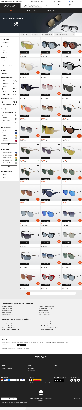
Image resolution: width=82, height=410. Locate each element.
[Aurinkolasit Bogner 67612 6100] (51, 44)
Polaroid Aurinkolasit (7, 314)
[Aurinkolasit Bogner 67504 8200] (51, 107)
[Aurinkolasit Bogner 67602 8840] (72, 129)
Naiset (4, 50)
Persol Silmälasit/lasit (47, 322)
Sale (4, 60)
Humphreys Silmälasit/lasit (9, 325)
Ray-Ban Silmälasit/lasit (8, 322)
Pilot (4, 80)
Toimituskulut (31, 370)
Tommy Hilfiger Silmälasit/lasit (49, 327)
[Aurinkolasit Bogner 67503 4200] (30, 213)
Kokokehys (6, 102)
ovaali (4, 114)
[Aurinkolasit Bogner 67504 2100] (30, 129)
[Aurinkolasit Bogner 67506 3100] (72, 213)
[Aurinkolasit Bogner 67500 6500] (30, 255)
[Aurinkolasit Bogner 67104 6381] (30, 150)
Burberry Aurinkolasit (44, 314)
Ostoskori (70, 6)
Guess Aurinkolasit (44, 310)
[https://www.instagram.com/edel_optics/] (75, 380)
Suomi (72, 1)
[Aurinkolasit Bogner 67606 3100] (51, 192)
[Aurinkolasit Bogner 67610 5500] (30, 44)
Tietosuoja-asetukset (6, 368)
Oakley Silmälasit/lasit (8, 323)
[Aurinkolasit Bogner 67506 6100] (72, 234)
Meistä (3, 365)
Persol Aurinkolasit (7, 310)
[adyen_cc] (2, 380)
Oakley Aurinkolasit (7, 308)
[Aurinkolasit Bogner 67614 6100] (51, 234)
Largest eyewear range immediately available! (13, 2)
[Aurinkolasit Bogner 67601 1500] (30, 65)
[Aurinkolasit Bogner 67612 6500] (72, 44)
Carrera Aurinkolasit (7, 312)
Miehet (5, 52)
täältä (27, 348)
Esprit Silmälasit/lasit (47, 329)
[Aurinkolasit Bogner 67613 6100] (72, 276)
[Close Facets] (9, 34)
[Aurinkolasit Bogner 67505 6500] (51, 213)
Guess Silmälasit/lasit (47, 323)
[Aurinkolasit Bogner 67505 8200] (72, 255)
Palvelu (30, 365)
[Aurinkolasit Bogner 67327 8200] (30, 171)
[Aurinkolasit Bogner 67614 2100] (51, 276)
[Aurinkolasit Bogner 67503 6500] (72, 192)
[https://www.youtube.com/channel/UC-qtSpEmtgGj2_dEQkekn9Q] (78, 380)
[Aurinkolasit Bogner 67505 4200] (30, 192)
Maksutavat (31, 368)
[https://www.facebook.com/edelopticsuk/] (71, 380)
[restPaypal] (13, 380)
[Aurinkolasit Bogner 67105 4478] (51, 150)
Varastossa (6, 63)
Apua (55, 365)
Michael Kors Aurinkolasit (45, 308)
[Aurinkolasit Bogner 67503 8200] (72, 171)
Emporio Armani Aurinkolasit (47, 306)
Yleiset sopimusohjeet (7, 402)
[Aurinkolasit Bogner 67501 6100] (72, 86)
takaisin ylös (77, 398)
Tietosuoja (16, 402)
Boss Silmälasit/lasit (46, 325)
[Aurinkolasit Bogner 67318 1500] (72, 150)
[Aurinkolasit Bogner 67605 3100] (30, 86)
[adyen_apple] (17, 380)
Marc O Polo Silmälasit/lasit (9, 327)
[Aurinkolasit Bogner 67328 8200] (72, 107)
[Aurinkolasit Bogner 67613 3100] (51, 255)
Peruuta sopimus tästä (8, 399)
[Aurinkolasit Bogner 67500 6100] (30, 234)
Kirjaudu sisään (57, 6)
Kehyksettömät (7, 104)
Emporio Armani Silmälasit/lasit (10, 329)
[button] (10, 5)
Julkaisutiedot (23, 402)
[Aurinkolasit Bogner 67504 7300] (51, 86)
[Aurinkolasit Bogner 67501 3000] (51, 65)
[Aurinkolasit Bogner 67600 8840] (72, 65)
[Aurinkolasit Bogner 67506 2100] (30, 276)
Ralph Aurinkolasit (44, 312)
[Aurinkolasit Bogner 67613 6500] (51, 171)
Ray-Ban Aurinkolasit (7, 306)
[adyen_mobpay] (22, 380)
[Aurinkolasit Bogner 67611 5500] (51, 129)
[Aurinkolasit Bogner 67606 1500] (30, 107)
